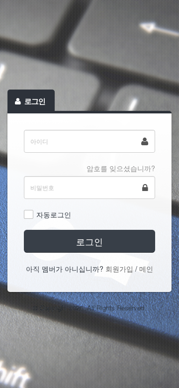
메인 (146, 269)
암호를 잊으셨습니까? (121, 168)
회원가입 (119, 269)
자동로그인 (53, 214)
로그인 (89, 241)
